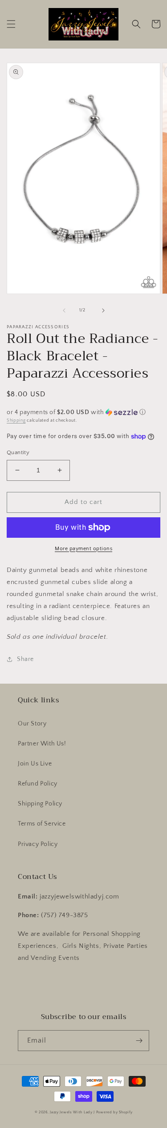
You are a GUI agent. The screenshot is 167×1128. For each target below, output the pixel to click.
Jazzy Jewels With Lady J (72, 1112)
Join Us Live (35, 763)
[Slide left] (64, 310)
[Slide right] (103, 310)
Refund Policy (37, 783)
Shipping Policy (40, 803)
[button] (11, 24)
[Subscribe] (139, 1040)
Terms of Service (42, 823)
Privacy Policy (37, 844)
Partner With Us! (42, 743)
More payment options (83, 549)
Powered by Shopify (114, 1112)
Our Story (32, 723)
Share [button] (25, 659)
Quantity (18, 452)
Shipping (16, 420)
